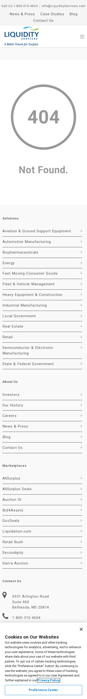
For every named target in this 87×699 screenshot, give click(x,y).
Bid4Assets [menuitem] (12, 510)
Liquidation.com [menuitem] (16, 531)
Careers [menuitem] (9, 415)
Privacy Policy (48, 680)
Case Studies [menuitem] (52, 14)
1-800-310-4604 (26, 6)
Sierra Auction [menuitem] (15, 563)
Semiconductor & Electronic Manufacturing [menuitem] (27, 350)
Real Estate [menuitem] (12, 326)
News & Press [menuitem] (22, 14)
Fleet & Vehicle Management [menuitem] (28, 284)
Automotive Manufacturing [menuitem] (26, 242)
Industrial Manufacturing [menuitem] (24, 305)
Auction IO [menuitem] (12, 499)
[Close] (81, 629)
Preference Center (43, 690)
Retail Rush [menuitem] (12, 542)
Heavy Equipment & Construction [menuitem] (32, 295)
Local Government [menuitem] (19, 316)
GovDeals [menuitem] (11, 521)
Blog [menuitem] (74, 14)
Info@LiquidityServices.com (64, 6)
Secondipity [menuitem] (12, 552)
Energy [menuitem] (8, 263)
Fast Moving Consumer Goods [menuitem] (30, 273)
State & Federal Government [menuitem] (28, 364)
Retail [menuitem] (7, 337)
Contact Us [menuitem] (43, 20)
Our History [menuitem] (12, 405)
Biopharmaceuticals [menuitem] (20, 252)
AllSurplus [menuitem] (11, 478)
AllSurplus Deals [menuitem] (17, 489)
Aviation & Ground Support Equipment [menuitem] (36, 231)
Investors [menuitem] (11, 394)
